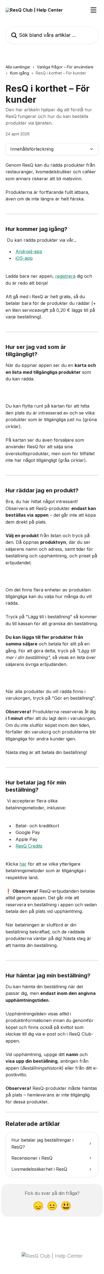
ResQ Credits (29, 846)
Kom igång (19, 73)
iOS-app (24, 258)
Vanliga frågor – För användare (65, 67)
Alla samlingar (18, 67)
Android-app (29, 251)
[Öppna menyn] (93, 10)
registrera (65, 276)
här (23, 864)
